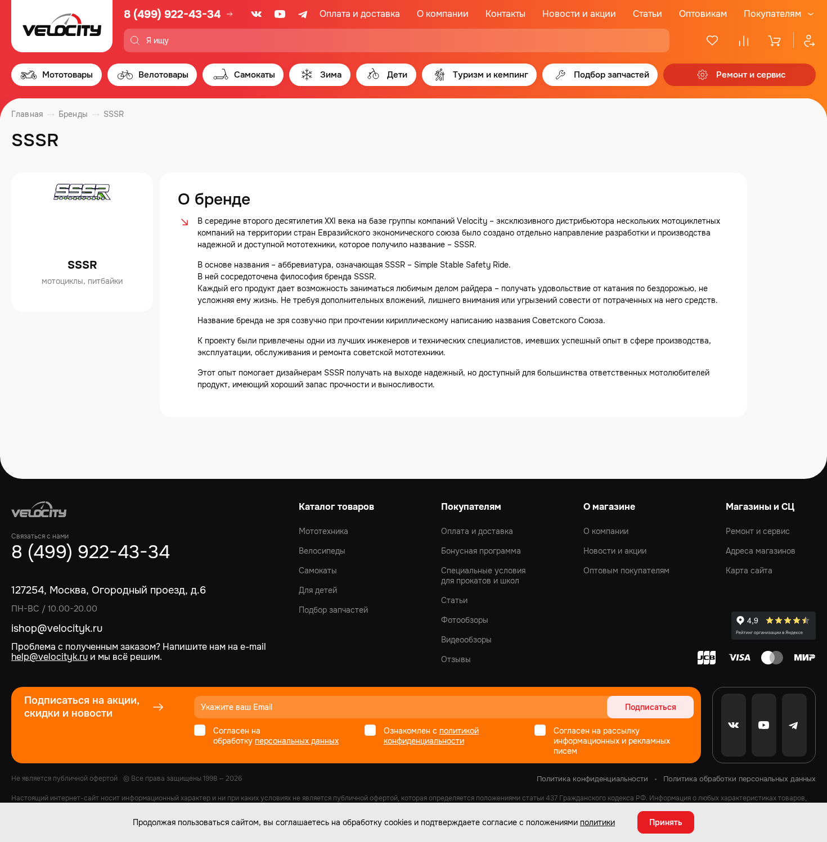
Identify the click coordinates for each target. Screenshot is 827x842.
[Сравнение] (743, 40)
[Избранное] (712, 40)
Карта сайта (749, 570)
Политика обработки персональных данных (739, 778)
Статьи (647, 14)
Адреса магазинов (760, 551)
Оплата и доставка (360, 14)
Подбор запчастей (333, 610)
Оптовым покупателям (626, 570)
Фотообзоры (464, 620)
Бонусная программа (481, 551)
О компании (443, 14)
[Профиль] (804, 40)
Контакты (505, 14)
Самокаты (318, 570)
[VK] (256, 14)
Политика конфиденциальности (592, 778)
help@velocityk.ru (49, 657)
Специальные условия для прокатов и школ (483, 575)
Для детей (318, 590)
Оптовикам (703, 14)
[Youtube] (280, 14)
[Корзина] (775, 40)
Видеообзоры (466, 640)
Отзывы (456, 659)
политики (597, 822)
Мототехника (323, 531)
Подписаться (650, 707)
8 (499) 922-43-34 (172, 14)
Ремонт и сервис (758, 531)
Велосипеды (322, 551)
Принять (665, 822)
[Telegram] (304, 14)
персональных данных (297, 741)
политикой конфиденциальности (431, 736)
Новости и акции (579, 14)
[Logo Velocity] (62, 26)
